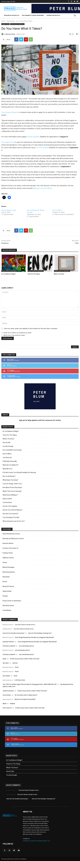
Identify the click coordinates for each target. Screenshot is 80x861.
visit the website (33, 137)
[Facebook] (69, 1)
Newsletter (6, 577)
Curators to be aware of (10, 548)
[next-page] (6, 279)
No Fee (5, 581)
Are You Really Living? (8, 210)
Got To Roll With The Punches (12, 450)
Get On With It (57, 210)
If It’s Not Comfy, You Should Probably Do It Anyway (19, 472)
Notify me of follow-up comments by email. (17, 332)
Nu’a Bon (6, 663)
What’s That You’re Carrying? (12, 491)
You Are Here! (7, 502)
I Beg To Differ (7, 499)
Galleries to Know (8, 558)
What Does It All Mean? (10, 495)
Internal (15, 663)
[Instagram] (71, 1)
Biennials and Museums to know (13, 538)
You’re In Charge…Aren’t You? (12, 484)
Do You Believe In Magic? (8, 274)
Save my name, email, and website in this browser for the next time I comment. (31, 328)
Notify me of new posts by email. (14, 335)
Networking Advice (9, 572)
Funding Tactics (8, 553)
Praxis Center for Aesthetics (17, 24)
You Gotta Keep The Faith (11, 517)
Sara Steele (6, 676)
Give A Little (6, 442)
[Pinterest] (26, 39)
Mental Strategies (8, 567)
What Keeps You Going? (10, 480)
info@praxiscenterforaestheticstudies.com (36, 841)
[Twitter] (74, 1)
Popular (5, 596)
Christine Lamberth (9, 646)
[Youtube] (77, 1)
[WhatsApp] (31, 39)
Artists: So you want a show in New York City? (24, 659)
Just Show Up (7, 457)
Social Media (7, 610)
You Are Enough (8, 446)
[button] (74, 15)
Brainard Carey (10, 34)
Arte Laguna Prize (8, 142)
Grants (5, 562)
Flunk (16, 667)
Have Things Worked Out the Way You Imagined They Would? (34, 637)
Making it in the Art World (42, 188)
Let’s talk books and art (26, 646)
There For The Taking (34, 274)
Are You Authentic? (9, 476)
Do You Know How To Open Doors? (26, 695)
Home (3, 21)
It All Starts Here (19, 680)
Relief (4, 703)
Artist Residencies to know (11, 534)
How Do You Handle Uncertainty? (13, 633)
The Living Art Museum (10, 112)
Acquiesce (5, 243)
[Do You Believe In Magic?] (13, 263)
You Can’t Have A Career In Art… (25, 624)
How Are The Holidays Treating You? (39, 633)
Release (12, 703)
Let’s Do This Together (10, 506)
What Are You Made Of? (10, 465)
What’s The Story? (59, 274)
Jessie (4, 659)
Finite (77, 243)
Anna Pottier (7, 695)
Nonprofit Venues (8, 586)
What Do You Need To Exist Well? (24, 699)
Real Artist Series (8, 605)
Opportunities (10, 21)
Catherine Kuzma (8, 691)
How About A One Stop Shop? (12, 487)
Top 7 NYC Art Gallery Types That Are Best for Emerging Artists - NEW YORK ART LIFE (29, 684)
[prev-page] (2, 279)
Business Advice (8, 543)
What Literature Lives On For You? (14, 521)
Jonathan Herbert (8, 642)
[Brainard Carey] (2, 34)
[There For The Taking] (40, 263)
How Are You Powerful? (10, 513)
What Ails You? (7, 469)
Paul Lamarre (7, 708)
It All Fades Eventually (10, 461)
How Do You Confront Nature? (12, 510)
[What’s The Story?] (66, 263)
